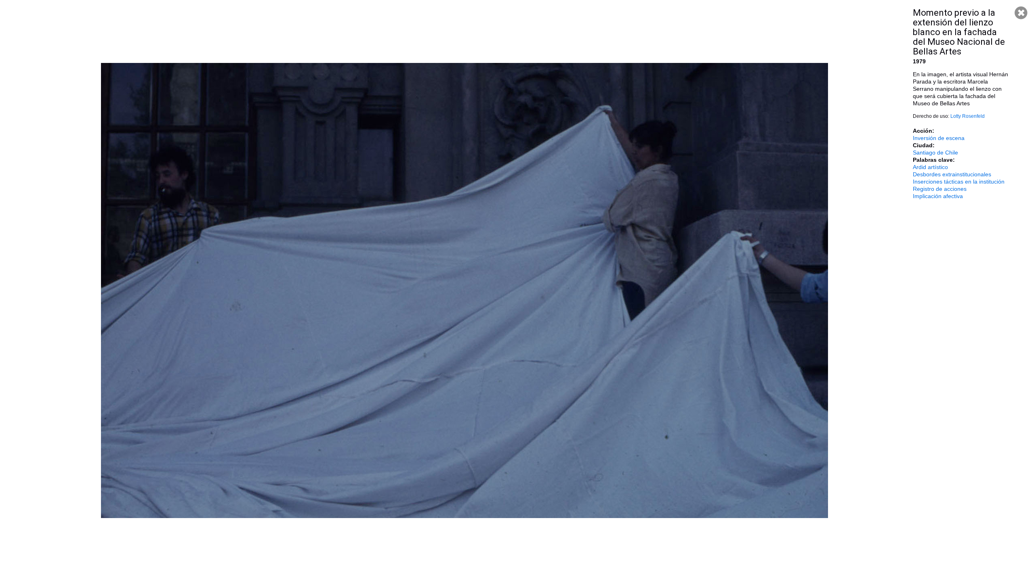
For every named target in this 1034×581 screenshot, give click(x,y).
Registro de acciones (940, 189)
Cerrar (1021, 13)
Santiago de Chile (935, 152)
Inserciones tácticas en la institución (959, 181)
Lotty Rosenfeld (967, 116)
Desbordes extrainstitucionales (952, 174)
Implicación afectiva (938, 196)
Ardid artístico (930, 167)
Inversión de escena (939, 138)
